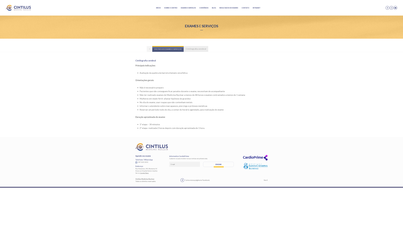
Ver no (142, 173)
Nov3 (266, 180)
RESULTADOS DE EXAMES (228, 8)
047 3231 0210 (143, 162)
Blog (214, 8)
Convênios (203, 8)
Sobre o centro (170, 8)
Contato (245, 8)
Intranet (256, 8)
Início (158, 8)
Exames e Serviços (188, 8)
